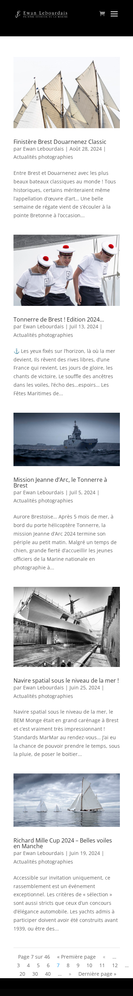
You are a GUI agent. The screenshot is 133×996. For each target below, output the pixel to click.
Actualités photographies (43, 156)
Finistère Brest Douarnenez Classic (59, 142)
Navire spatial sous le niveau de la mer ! (66, 680)
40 (48, 973)
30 (35, 973)
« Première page (76, 956)
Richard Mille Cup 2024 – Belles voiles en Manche (62, 843)
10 (89, 965)
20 (22, 973)
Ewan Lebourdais (43, 148)
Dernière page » (97, 973)
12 (115, 965)
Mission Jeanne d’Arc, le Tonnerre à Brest (60, 482)
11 (102, 965)
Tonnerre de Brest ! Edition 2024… (58, 319)
